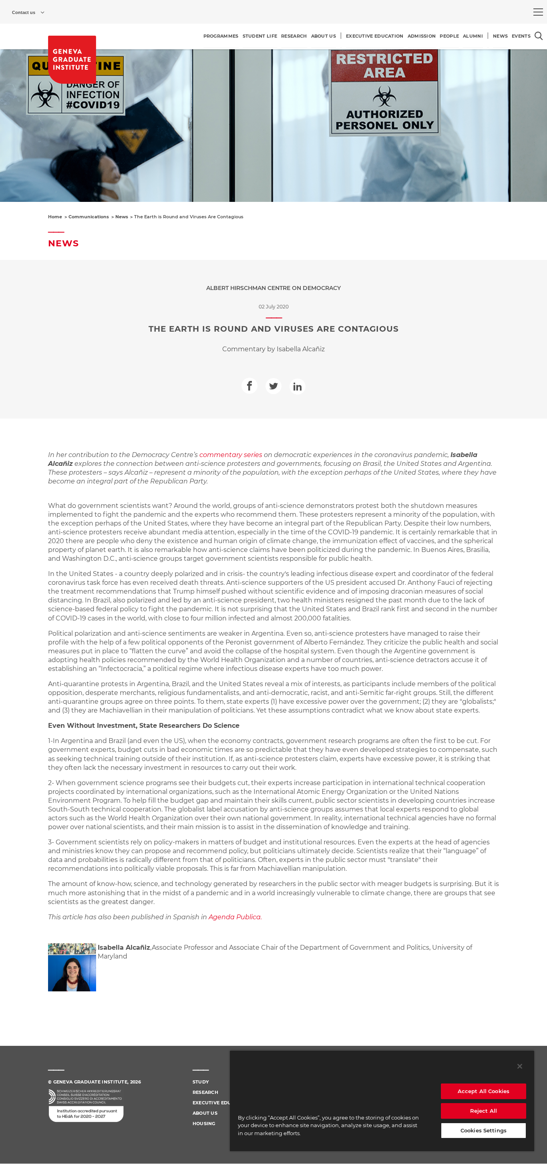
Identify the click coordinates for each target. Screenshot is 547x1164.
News (121, 217)
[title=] (72, 60)
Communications (88, 217)
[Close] (520, 1066)
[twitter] (273, 386)
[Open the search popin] (539, 36)
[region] (382, 1100)
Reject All (483, 1111)
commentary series (230, 455)
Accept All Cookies (483, 1091)
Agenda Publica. (235, 917)
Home (55, 217)
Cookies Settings (484, 1130)
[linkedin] (298, 387)
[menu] (538, 12)
